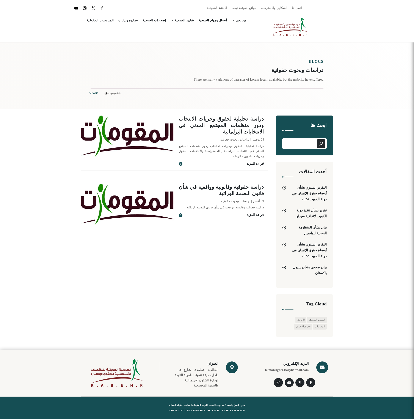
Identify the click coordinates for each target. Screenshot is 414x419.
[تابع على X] (93, 8)
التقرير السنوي (317, 319)
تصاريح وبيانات (128, 20)
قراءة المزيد (255, 163)
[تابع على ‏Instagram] (84, 8)
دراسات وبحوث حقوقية (113, 93)
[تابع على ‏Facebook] (102, 8)
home (95, 93)
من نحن (241, 20)
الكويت (301, 319)
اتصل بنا (297, 7)
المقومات (320, 326)
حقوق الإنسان (303, 326)
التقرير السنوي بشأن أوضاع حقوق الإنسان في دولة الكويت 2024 (309, 193)
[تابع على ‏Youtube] (76, 8)
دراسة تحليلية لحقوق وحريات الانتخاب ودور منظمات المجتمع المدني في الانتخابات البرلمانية (221, 125)
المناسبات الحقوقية (100, 20)
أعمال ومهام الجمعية (213, 20)
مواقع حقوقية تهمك (244, 7)
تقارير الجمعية (184, 20)
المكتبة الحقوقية (217, 7)
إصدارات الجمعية (154, 20)
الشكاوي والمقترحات (274, 7)
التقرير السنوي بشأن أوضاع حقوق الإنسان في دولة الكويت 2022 (309, 250)
